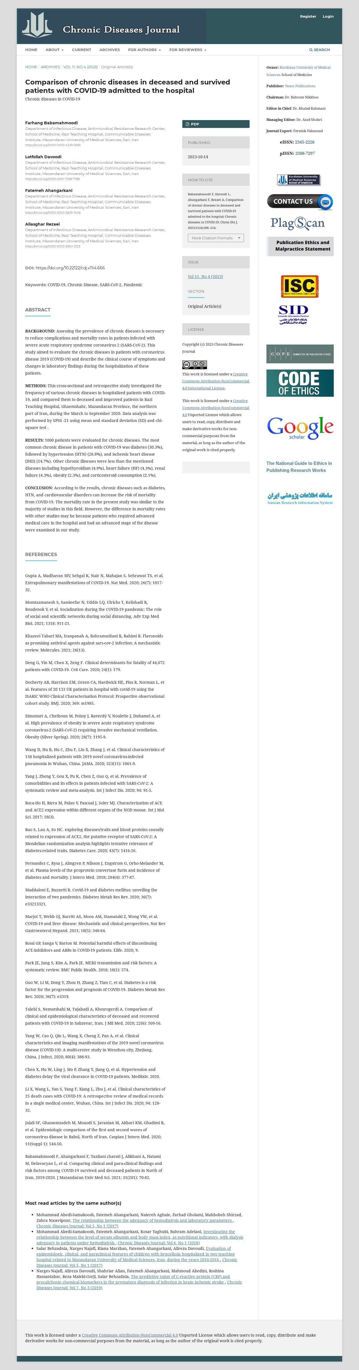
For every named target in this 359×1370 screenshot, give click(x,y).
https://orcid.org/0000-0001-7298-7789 (52, 179)
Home (31, 49)
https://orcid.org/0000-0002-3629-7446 (52, 213)
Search (321, 49)
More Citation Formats (212, 238)
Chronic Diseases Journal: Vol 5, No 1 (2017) (77, 1226)
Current (81, 49)
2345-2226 (304, 142)
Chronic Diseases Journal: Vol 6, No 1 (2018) (159, 1242)
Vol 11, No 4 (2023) (80, 67)
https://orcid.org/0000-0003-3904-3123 (52, 247)
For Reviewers (186, 49)
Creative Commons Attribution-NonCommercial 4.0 (215, 407)
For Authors (143, 49)
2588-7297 (305, 153)
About (53, 49)
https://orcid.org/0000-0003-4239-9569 (52, 145)
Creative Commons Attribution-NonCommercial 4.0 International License (215, 381)
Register (308, 16)
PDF (194, 124)
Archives (110, 49)
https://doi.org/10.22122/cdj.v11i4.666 (70, 267)
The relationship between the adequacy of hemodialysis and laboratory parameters (153, 1220)
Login (328, 16)
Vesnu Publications (300, 86)
